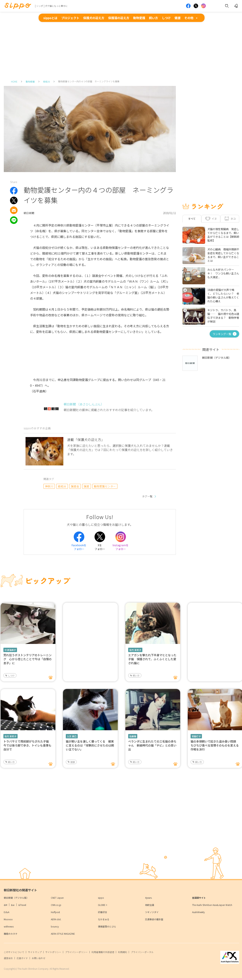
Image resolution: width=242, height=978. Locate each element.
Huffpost (55, 912)
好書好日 (102, 912)
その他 (188, 18)
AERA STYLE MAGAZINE (63, 933)
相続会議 (149, 904)
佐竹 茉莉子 (135, 649)
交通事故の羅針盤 (154, 919)
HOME (14, 81)
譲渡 (86, 486)
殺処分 (46, 81)
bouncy (55, 926)
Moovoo (8, 919)
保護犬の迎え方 (93, 18)
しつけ (166, 18)
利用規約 (122, 952)
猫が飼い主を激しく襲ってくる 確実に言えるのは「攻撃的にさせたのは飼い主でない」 (90, 745)
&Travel (22, 904)
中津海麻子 (10, 649)
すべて (192, 219)
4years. (148, 897)
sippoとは (50, 18)
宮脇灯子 (196, 736)
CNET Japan (57, 897)
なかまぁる (103, 919)
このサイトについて (14, 952)
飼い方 (153, 18)
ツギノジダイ (152, 912)
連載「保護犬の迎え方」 (86, 439)
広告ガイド (22, 958)
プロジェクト (70, 18)
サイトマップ (35, 952)
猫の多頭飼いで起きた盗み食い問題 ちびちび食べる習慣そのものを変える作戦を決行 (215, 745)
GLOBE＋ (103, 904)
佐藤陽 (132, 736)
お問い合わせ (38, 958)
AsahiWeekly (198, 912)
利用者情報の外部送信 (103, 952)
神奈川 (49, 486)
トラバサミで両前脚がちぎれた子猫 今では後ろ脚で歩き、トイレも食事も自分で (27, 745)
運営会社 (8, 958)
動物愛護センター (105, 486)
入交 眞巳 (72, 736)
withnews (9, 926)
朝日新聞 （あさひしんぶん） (84, 404)
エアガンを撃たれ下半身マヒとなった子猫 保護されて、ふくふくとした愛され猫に (152, 659)
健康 (178, 18)
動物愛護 (139, 18)
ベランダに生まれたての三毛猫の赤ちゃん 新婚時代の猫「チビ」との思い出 (152, 745)
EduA (6, 912)
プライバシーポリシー (76, 952)
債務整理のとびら (107, 926)
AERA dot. (56, 919)
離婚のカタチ (10, 933)
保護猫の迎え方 (118, 18)
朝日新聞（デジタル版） (16, 897)
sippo (101, 897)
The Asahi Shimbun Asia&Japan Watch (212, 904)
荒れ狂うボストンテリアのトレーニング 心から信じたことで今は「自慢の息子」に (27, 659)
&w (13, 904)
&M (5, 904)
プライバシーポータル (142, 952)
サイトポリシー (53, 952)
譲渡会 (75, 486)
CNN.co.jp (56, 904)
